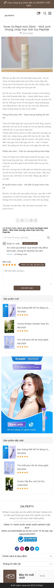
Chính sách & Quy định (14, 556)
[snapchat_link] (32, 549)
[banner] (27, 394)
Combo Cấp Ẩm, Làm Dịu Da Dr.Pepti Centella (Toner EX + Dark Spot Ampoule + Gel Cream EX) (33, 481)
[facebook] (17, 549)
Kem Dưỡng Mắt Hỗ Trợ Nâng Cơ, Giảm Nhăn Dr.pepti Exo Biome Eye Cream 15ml (33, 308)
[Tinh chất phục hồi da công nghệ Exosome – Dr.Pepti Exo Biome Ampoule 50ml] (9, 342)
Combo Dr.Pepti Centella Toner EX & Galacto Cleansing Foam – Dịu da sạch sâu (33, 324)
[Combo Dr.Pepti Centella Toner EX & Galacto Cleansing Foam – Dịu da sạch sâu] (9, 326)
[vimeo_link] (37, 549)
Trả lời (9, 254)
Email (42, 576)
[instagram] (22, 549)
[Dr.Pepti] (9, 15)
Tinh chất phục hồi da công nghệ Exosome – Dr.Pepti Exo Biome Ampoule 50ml (32, 340)
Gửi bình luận (27, 288)
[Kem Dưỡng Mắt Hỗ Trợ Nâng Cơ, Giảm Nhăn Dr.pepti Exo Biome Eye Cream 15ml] (9, 310)
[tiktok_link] (27, 549)
